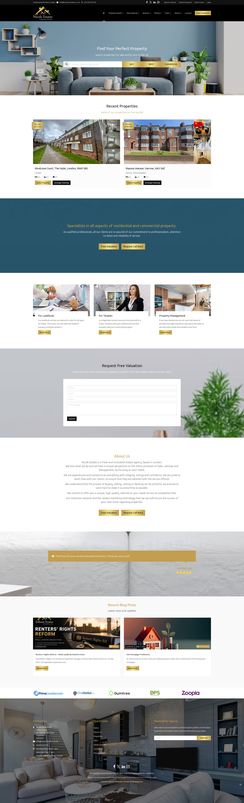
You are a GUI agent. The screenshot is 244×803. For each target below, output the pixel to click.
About (177, 13)
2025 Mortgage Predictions (138, 654)
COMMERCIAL (170, 64)
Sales (143, 646)
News (138, 646)
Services (146, 13)
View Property (43, 183)
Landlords (129, 646)
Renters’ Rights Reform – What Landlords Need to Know (60, 654)
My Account (199, 2)
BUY (132, 64)
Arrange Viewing (61, 183)
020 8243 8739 (89, 2)
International (132, 13)
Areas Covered (100, 745)
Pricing (157, 13)
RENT (151, 64)
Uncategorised (40, 646)
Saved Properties (185, 2)
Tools (167, 13)
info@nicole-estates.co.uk (69, 2)
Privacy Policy (99, 753)
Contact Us (98, 749)
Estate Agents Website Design (115, 781)
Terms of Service (146, 777)
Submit (72, 419)
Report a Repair (170, 2)
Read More (42, 668)
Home (96, 728)
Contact (188, 13)
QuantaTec (137, 781)
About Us (98, 732)
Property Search (115, 13)
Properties (98, 736)
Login (209, 2)
